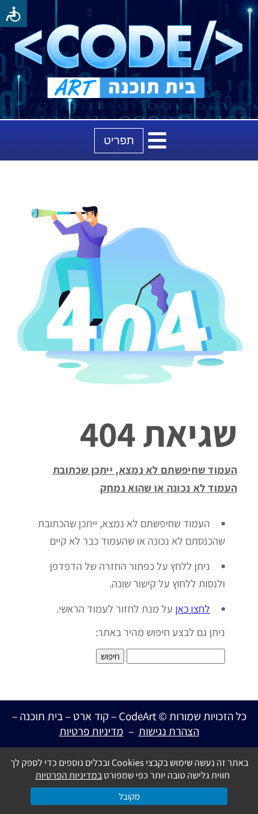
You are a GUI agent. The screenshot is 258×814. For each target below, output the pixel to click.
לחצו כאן (192, 609)
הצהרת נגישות (169, 731)
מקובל (129, 796)
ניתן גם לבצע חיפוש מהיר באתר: (160, 632)
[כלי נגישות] (13, 13)
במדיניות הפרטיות (68, 775)
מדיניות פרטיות (91, 731)
